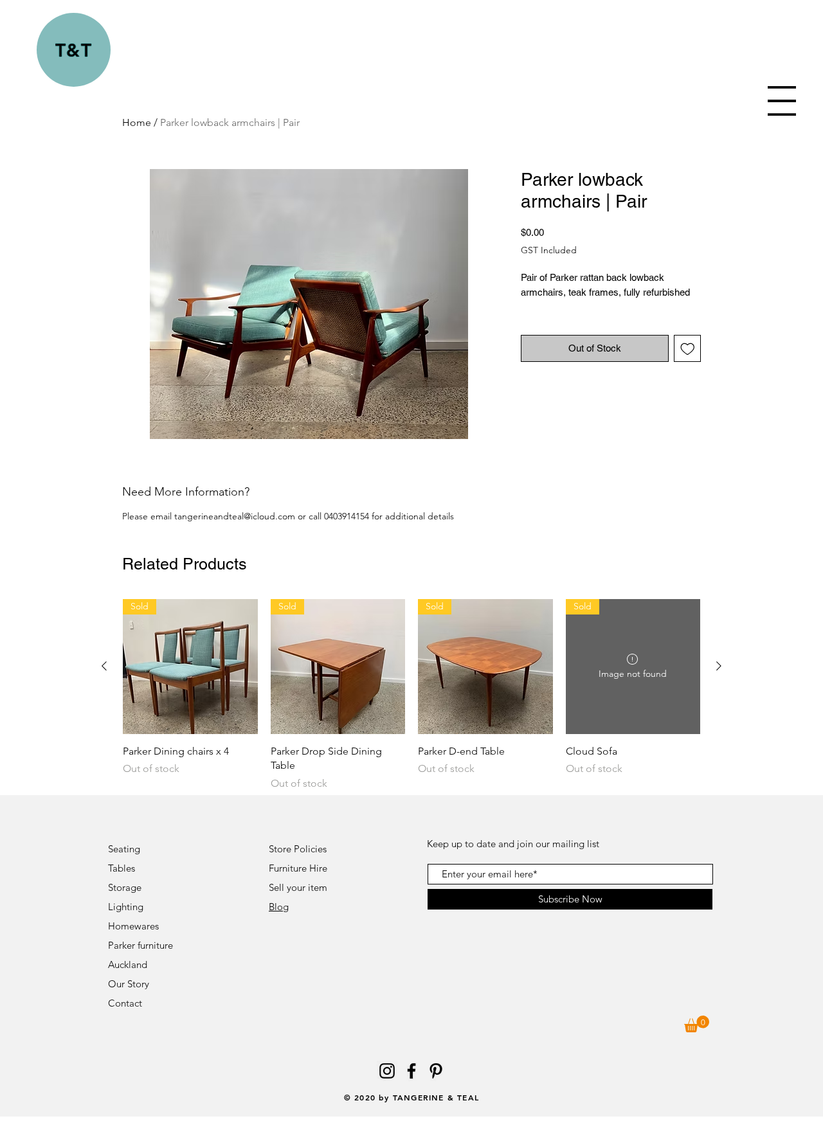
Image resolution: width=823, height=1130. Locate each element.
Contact (126, 1003)
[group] (411, 694)
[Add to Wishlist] (687, 349)
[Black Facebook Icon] (411, 1071)
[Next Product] (719, 666)
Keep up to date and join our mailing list (513, 844)
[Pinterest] (436, 1071)
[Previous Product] (104, 666)
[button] (782, 101)
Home (136, 122)
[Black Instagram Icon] (387, 1071)
